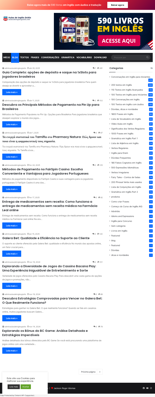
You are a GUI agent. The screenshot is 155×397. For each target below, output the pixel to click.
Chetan (17, 395)
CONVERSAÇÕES (50, 57)
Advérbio (115, 211)
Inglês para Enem (119, 153)
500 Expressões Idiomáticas (125, 167)
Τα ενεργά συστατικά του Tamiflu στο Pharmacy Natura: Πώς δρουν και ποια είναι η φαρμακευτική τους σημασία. (51, 139)
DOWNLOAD (100, 57)
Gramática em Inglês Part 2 (124, 192)
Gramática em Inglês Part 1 (124, 138)
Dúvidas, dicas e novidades (124, 109)
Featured (115, 235)
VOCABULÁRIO (84, 57)
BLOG (15, 57)
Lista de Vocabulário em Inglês (126, 119)
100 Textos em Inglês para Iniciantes (129, 94)
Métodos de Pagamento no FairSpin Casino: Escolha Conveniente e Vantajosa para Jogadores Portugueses (45, 171)
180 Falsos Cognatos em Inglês (126, 163)
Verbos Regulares (119, 148)
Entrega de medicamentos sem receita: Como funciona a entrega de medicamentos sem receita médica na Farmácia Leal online (49, 205)
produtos (115, 197)
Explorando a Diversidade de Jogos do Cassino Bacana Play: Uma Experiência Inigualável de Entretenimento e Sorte (49, 268)
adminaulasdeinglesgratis (15, 68)
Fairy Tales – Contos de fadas (125, 177)
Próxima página (88, 372)
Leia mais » (11, 92)
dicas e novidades (120, 255)
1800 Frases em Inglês (122, 114)
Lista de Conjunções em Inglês (126, 187)
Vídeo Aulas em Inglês (122, 124)
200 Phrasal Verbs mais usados (126, 182)
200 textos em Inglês (121, 85)
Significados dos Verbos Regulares (128, 128)
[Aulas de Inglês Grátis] (16, 18)
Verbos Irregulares (120, 172)
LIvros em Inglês (119, 231)
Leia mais (13, 386)
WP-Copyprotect (27, 395)
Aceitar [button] (25, 386)
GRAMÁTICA (67, 57)
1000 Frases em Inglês (122, 133)
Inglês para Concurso (121, 221)
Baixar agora (117, 5)
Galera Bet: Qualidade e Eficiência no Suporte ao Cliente (46, 238)
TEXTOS (24, 57)
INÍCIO (6, 57)
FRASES (35, 57)
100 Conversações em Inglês (125, 99)
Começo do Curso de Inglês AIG (126, 206)
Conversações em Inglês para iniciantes (130, 77)
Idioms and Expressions (122, 216)
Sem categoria (118, 226)
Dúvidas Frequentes (121, 158)
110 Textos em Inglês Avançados (127, 90)
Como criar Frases (120, 201)
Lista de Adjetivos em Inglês (125, 143)
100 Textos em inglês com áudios (127, 104)
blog (113, 240)
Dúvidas (115, 250)
